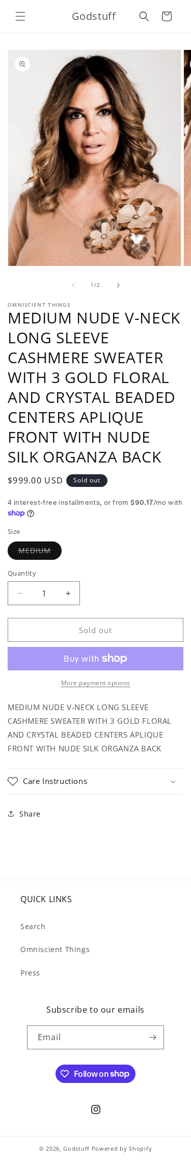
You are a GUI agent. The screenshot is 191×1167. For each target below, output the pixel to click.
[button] (20, 16)
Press (30, 973)
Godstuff (76, 1148)
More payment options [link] (95, 683)
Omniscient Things (55, 949)
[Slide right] (118, 285)
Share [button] (30, 814)
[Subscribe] (152, 1037)
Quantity (22, 573)
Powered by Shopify (122, 1148)
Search (33, 926)
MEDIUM (40, 552)
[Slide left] (73, 285)
